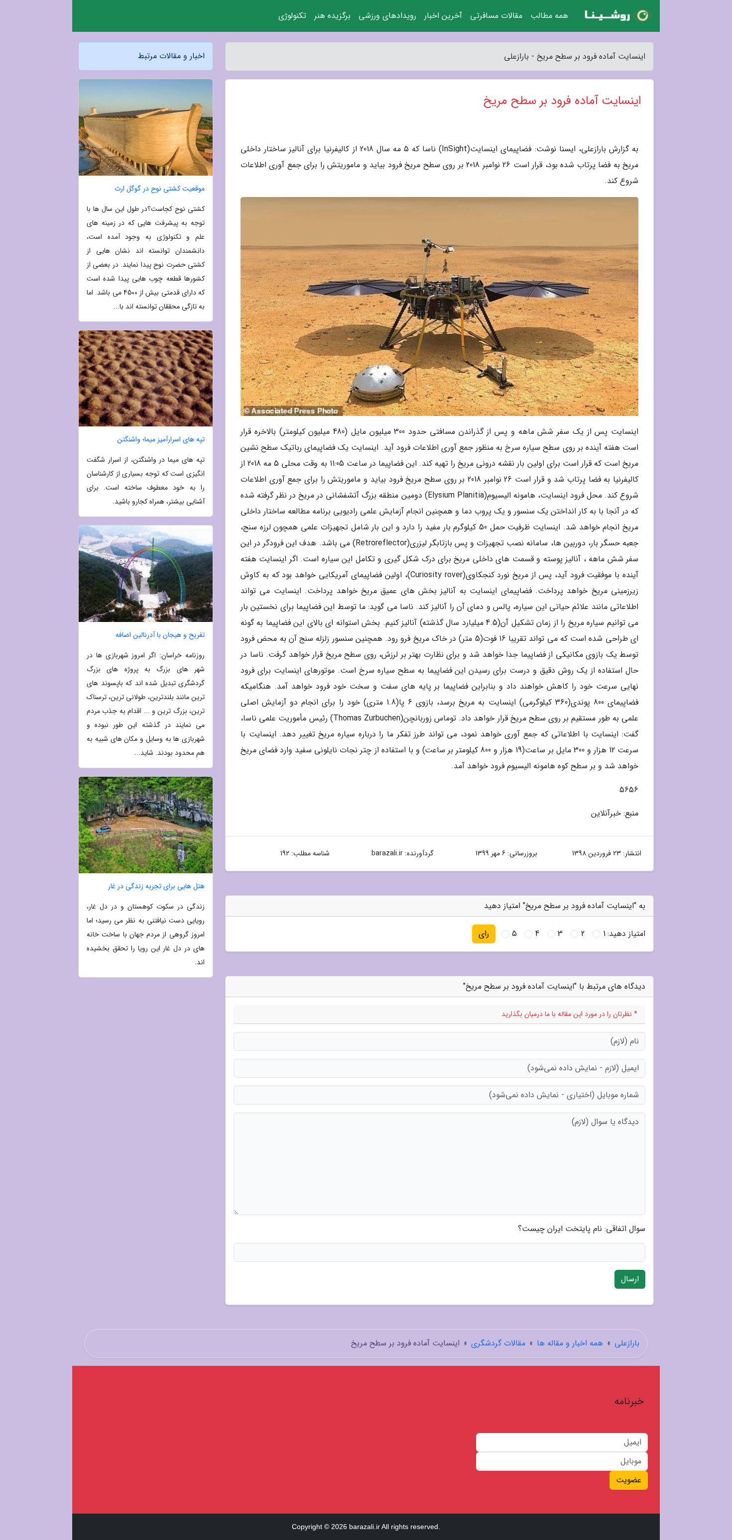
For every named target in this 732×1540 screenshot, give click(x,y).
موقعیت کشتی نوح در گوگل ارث (160, 189)
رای (484, 933)
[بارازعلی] (617, 16)
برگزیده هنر (332, 15)
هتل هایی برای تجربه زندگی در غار (156, 886)
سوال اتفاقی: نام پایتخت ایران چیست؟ (581, 1229)
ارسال (630, 1279)
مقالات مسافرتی (496, 15)
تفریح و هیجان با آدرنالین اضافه (160, 635)
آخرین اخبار (443, 15)
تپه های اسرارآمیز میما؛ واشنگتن (161, 439)
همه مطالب (549, 15)
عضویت (628, 1480)
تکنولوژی (292, 15)
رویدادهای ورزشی (387, 15)
